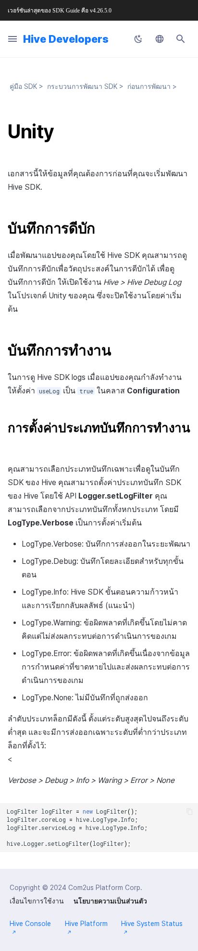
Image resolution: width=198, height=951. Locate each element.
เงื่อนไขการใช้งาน (37, 901)
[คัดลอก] (190, 811)
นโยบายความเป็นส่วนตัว (110, 901)
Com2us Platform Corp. (105, 887)
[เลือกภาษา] (159, 38)
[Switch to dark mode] (138, 38)
